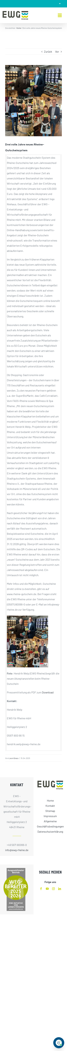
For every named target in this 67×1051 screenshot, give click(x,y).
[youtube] (47, 888)
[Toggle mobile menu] (60, 16)
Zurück (48, 51)
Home (18, 28)
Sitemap (50, 810)
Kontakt (50, 805)
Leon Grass (14, 758)
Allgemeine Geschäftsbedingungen (50, 823)
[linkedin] (59, 888)
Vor (57, 51)
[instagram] (53, 888)
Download (48, 692)
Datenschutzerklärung (50, 831)
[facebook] (41, 888)
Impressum (50, 815)
